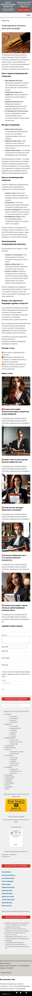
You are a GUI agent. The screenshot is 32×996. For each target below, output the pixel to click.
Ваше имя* (5, 651)
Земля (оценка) (14, 753)
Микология (13, 720)
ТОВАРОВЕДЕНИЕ (9, 783)
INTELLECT (7, 785)
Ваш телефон (6, 658)
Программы (13, 759)
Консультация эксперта (16, 917)
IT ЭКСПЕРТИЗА (9, 755)
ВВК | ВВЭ (12, 734)
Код (6, 635)
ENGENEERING (8, 767)
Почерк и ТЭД (5, 20)
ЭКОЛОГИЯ (8, 714)
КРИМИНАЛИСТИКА (10, 738)
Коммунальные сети (15, 771)
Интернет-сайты (14, 763)
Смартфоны (13, 761)
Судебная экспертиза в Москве (15, 333)
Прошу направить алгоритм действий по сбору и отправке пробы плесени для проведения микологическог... (17, 925)
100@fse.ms (24, 6)
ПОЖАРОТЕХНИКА (10, 777)
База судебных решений (22, 911)
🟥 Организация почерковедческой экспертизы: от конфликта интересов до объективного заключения (14, 359)
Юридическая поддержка (16, 699)
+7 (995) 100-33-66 (24, 4)
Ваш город (5, 665)
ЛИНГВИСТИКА (9, 779)
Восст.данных (14, 765)
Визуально (3, 635)
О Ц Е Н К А (8, 749)
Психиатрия (13, 730)
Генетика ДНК (14, 726)
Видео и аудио (14, 744)
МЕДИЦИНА (8, 724)
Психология (13, 732)
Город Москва (6, 872)
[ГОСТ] (16, 846)
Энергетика (13, 773)
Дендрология (14, 722)
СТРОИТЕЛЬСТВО (9, 746)
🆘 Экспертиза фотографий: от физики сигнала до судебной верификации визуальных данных (14, 608)
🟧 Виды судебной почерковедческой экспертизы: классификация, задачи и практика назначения (14, 366)
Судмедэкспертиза (15, 728)
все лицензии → (6, 856)
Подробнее (18, 991)
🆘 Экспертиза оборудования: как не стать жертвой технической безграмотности (14, 557)
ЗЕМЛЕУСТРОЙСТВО (10, 748)
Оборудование (14, 769)
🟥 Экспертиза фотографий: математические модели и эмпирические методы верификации (15, 411)
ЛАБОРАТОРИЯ (9, 787)
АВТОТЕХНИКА (9, 775)
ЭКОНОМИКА (8, 781)
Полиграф (13, 736)
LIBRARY (7, 789)
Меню (29, 15)
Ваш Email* (5, 647)
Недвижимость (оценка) (16, 751)
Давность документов (16, 742)
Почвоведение (14, 718)
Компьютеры (13, 757)
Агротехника (13, 716)
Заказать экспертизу (24, 10)
